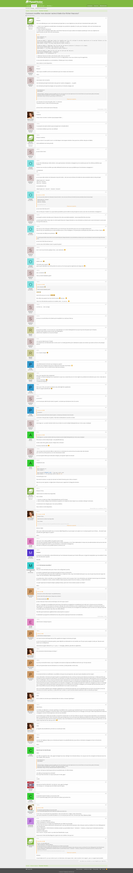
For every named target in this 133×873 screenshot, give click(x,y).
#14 (106, 258)
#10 (106, 192)
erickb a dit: (39, 633)
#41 (106, 671)
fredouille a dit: (40, 841)
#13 (106, 247)
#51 (106, 838)
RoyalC (30, 334)
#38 (106, 630)
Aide (100, 869)
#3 (106, 77)
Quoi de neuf (41, 5)
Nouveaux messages (30, 8)
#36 (106, 588)
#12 (106, 226)
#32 (106, 511)
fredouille (30, 825)
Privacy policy (95, 869)
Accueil (28, 5)
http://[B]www (84, 815)
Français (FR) (29, 869)
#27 (106, 420)
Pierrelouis (30, 595)
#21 (106, 350)
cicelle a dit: (39, 807)
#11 (106, 214)
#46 (106, 747)
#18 (106, 316)
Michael (30, 557)
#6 (106, 135)
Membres (49, 5)
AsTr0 (30, 439)
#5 (106, 123)
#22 (106, 361)
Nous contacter (79, 869)
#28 (106, 432)
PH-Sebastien (30, 845)
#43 (106, 704)
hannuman (30, 812)
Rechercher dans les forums (41, 8)
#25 (106, 396)
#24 (106, 384)
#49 (106, 805)
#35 (106, 562)
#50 (106, 818)
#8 (106, 160)
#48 (106, 793)
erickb (30, 545)
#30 (106, 460)
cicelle (30, 754)
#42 (106, 693)
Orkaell (30, 167)
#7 (106, 149)
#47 (106, 782)
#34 (106, 550)
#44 (106, 723)
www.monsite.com (40, 27)
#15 (106, 270)
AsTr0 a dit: (39, 591)
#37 (106, 619)
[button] (45, 6)
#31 (106, 488)
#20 (106, 338)
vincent (31, 789)
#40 (106, 660)
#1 (106, 18)
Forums (34, 5)
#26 (106, 407)
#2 (106, 66)
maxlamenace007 (31, 570)
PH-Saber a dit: (40, 514)
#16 (106, 281)
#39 (106, 648)
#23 (106, 373)
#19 (106, 327)
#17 (106, 304)
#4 (106, 112)
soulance (30, 73)
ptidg (30, 368)
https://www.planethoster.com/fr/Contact (58, 499)
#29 (106, 448)
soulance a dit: (40, 195)
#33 (106, 538)
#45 (106, 734)
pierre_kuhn (30, 119)
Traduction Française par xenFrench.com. (66, 871)
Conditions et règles (88, 869)
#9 (106, 175)
